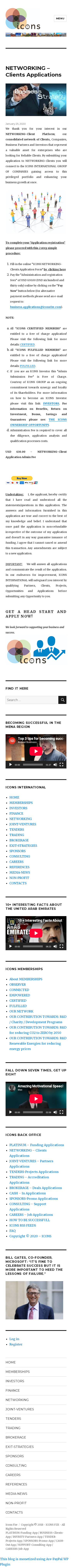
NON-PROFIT (19, 878)
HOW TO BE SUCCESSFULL (29, 1220)
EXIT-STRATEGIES (23, 846)
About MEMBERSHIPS (25, 979)
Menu (60, 18)
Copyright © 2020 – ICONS (30, 1236)
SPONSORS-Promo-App (39, 1540)
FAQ (12, 1231)
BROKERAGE (19, 840)
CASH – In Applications (27, 1193)
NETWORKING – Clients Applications (33, 71)
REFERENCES (19, 867)
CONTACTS (17, 883)
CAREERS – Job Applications (31, 1215)
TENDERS (16, 829)
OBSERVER (17, 984)
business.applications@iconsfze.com (35, 307)
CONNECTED (19, 990)
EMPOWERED (19, 995)
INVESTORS (51, 403)
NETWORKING (20, 819)
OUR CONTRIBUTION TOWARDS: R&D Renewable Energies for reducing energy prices (37, 1043)
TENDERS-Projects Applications (34, 1172)
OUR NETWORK (21, 1011)
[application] (36, 751)
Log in (14, 1339)
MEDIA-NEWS (19, 872)
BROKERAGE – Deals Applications (35, 1188)
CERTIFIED (27, 344)
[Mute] (55, 765)
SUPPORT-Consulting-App (34, 1545)
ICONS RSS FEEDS (22, 1225)
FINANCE (16, 813)
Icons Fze (11, 1524)
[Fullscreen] (61, 765)
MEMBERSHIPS (21, 803)
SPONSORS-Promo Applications (33, 1198)
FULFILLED (27, 366)
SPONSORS (17, 851)
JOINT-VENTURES (22, 824)
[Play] (10, 765)
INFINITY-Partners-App (27, 1536)
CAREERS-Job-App (17, 1549)
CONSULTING (19, 856)
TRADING (16, 835)
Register (15, 1344)
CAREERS (16, 862)
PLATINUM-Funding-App (22, 1532)
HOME (14, 797)
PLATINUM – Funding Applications (36, 1145)
